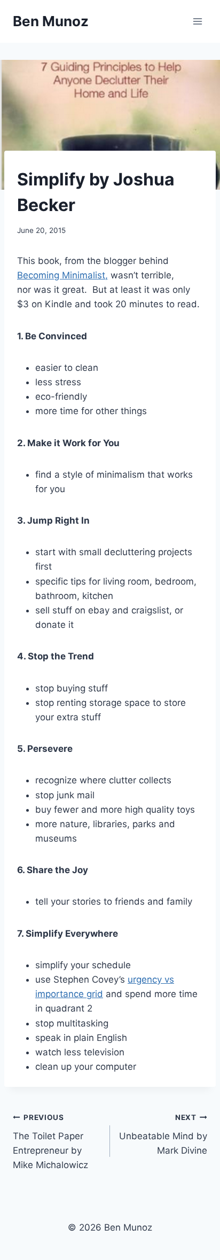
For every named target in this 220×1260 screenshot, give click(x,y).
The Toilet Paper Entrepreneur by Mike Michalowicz (50, 1141)
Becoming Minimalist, (62, 275)
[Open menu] (197, 21)
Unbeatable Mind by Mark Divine (163, 1134)
